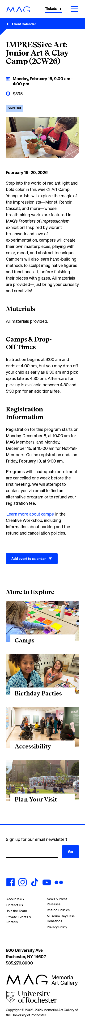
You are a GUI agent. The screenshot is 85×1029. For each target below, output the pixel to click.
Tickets (51, 8)
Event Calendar (24, 24)
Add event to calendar (28, 558)
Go (70, 851)
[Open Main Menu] (74, 9)
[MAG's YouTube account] (46, 883)
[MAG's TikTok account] (34, 883)
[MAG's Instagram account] (22, 883)
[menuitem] (22, 899)
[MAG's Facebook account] (10, 883)
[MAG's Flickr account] (58, 883)
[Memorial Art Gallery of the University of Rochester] (18, 9)
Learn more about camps (30, 514)
